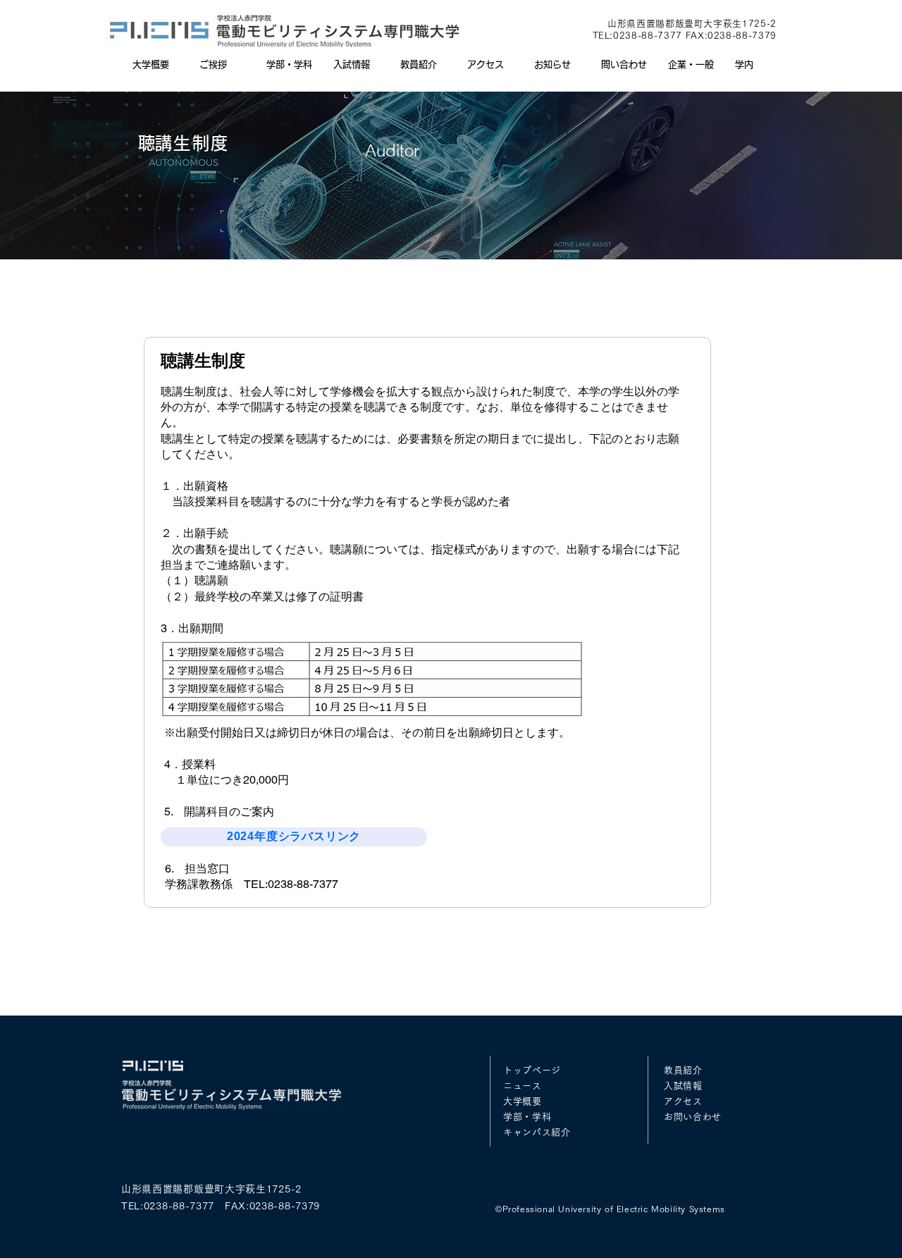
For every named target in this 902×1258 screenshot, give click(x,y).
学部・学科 (527, 1116)
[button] (289, 64)
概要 (531, 1101)
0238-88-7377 (647, 35)
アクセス (683, 1101)
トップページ (532, 1070)
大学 (512, 1101)
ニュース (522, 1085)
